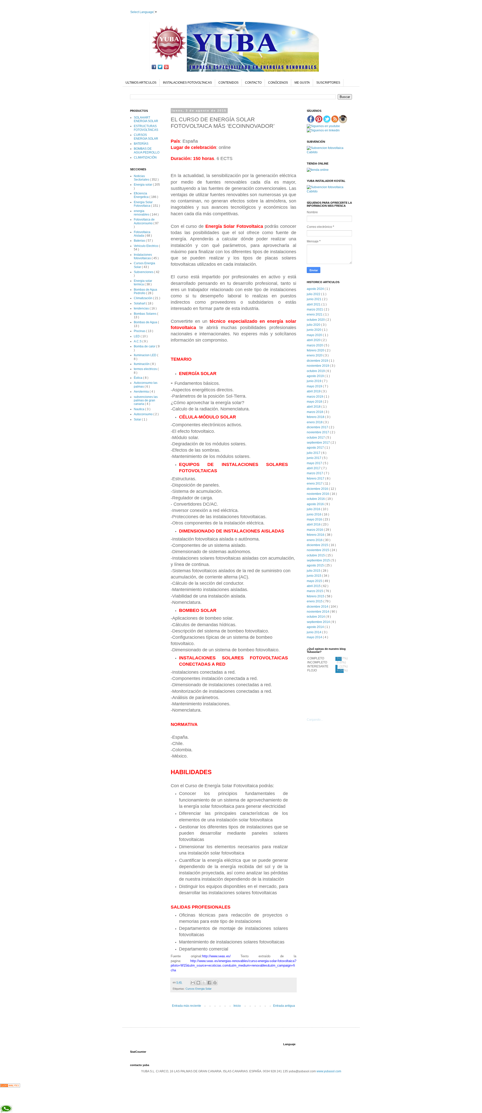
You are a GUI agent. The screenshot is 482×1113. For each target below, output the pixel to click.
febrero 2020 (316, 350)
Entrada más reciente (186, 1006)
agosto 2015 (316, 565)
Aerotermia (142, 391)
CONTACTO (253, 82)
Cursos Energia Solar (199, 988)
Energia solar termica (143, 282)
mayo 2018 (315, 401)
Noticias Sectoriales (142, 177)
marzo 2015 (315, 591)
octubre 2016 (316, 499)
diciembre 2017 (318, 427)
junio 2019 (314, 381)
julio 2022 (314, 294)
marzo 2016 (315, 530)
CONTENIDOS (228, 82)
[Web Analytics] (10, 1086)
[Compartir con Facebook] (209, 982)
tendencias (142, 308)
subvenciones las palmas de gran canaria (146, 400)
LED (137, 336)
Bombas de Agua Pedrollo (145, 291)
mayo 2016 (315, 519)
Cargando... (315, 719)
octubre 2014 (316, 616)
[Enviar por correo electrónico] (192, 982)
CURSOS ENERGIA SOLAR (146, 136)
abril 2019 (314, 391)
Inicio (237, 1006)
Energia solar (143, 184)
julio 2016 (314, 509)
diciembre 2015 (318, 545)
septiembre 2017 (319, 442)
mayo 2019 (315, 386)
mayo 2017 (315, 463)
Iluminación (142, 364)
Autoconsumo (143, 414)
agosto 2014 (316, 627)
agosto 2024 (316, 289)
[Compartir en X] (203, 982)
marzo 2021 (315, 309)
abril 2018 (314, 406)
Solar (138, 419)
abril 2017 (314, 468)
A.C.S (138, 341)
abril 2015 (314, 586)
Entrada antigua (284, 1006)
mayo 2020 (315, 335)
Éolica (138, 378)
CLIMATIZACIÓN (145, 157)
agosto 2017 (316, 447)
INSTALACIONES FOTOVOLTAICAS (187, 82)
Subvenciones (144, 272)
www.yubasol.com (329, 1071)
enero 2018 (315, 422)
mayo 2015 (315, 581)
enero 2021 (315, 314)
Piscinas (140, 331)
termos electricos (146, 369)
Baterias (140, 240)
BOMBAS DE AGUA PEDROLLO (146, 150)
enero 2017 (315, 483)
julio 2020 (314, 325)
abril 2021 (314, 304)
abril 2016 (314, 524)
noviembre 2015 (318, 550)
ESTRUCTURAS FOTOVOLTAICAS (146, 127)
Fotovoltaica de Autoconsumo (144, 221)
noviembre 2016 (318, 494)
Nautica (139, 409)
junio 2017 (314, 458)
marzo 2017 (315, 473)
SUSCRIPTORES (328, 82)
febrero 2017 (316, 478)
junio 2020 (314, 330)
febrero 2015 (316, 596)
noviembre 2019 (318, 365)
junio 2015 (314, 575)
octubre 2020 (316, 320)
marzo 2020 (315, 345)
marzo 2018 (315, 412)
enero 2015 (315, 601)
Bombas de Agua (146, 322)
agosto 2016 (316, 504)
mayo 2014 (315, 637)
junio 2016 (314, 514)
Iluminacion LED (145, 355)
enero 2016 (315, 540)
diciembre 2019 (318, 360)
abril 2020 (314, 340)
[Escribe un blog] (198, 982)
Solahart (140, 303)
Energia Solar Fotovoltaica (143, 203)
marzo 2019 (315, 396)
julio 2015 (314, 570)
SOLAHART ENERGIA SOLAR (146, 119)
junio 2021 (314, 299)
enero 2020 (315, 355)
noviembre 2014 (318, 611)
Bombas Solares (145, 313)
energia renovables (142, 212)
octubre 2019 (316, 371)
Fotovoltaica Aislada (142, 233)
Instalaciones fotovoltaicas (143, 256)
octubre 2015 (316, 555)
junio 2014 (314, 632)
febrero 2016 (316, 535)
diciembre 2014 (318, 606)
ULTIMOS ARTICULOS (141, 82)
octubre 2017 (316, 437)
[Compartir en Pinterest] (214, 982)
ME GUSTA (302, 82)
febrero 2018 (316, 417)
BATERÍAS (141, 143)
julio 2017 (314, 453)
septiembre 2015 (319, 560)
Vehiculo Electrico (146, 246)
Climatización (143, 298)
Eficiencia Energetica (141, 195)
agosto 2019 (316, 376)
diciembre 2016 (318, 489)
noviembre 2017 (318, 432)
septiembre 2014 (319, 622)
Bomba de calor (145, 346)
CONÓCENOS (278, 82)
